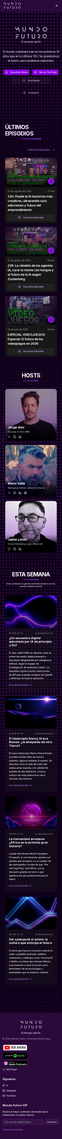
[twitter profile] (9, 436)
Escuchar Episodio (33, 217)
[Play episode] (51, 181)
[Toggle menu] (56, 6)
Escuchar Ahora (19, 72)
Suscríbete (34, 80)
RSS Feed (11, 1069)
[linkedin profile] (20, 436)
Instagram (11, 1090)
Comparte (33, 92)
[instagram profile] (14, 436)
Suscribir (52, 1122)
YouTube (11, 1095)
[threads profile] (9, 548)
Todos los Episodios (39, 149)
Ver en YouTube (48, 72)
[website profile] (25, 492)
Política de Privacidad (13, 1129)
